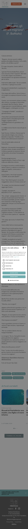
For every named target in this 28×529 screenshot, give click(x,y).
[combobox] (23, 248)
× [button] (25, 247)
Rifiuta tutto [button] (14, 276)
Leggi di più (16, 256)
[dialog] (14, 264)
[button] (14, 280)
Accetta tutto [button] (14, 273)
